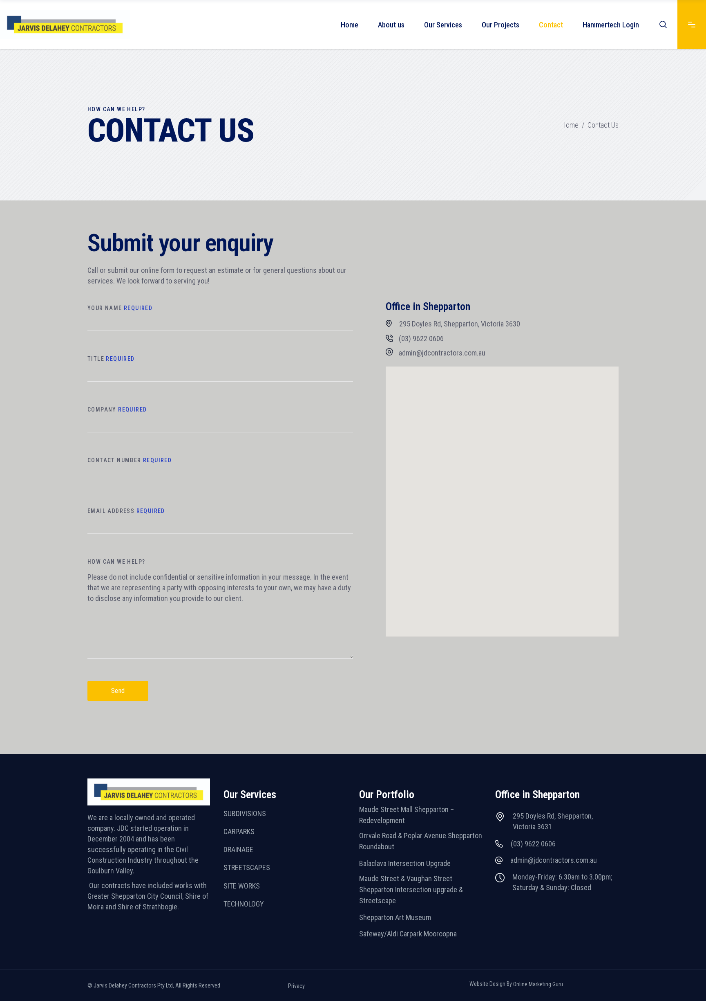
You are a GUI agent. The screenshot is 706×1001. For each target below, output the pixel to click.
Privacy (296, 986)
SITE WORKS (241, 886)
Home (570, 125)
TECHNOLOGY (243, 904)
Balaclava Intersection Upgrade (405, 863)
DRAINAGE (238, 849)
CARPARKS (239, 831)
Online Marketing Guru (538, 984)
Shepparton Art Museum (395, 917)
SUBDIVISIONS (244, 813)
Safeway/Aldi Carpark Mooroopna (408, 933)
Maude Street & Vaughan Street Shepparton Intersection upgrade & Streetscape (411, 889)
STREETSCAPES (246, 868)
